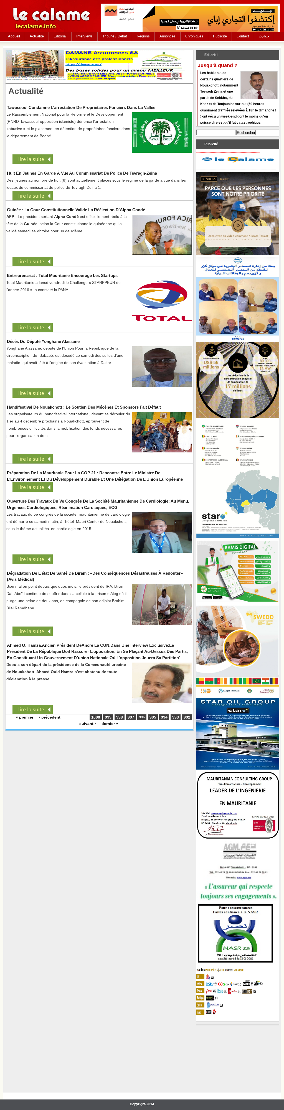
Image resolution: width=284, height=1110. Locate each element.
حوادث (264, 36)
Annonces (167, 36)
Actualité (37, 36)
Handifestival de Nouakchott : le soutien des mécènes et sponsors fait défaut (84, 407)
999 (108, 717)
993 (175, 717)
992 (187, 717)
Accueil (14, 36)
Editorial (60, 36)
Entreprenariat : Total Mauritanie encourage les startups (62, 275)
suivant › (87, 723)
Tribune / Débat (114, 36)
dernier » (110, 723)
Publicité (220, 36)
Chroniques (194, 36)
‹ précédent (49, 717)
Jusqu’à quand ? (217, 65)
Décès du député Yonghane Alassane (43, 341)
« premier (24, 717)
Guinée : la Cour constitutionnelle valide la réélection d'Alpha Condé (76, 209)
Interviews (84, 36)
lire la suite (31, 159)
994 (164, 717)
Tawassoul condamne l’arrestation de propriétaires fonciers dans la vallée (81, 107)
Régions (143, 36)
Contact (243, 36)
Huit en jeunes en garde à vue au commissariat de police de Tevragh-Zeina (82, 173)
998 (119, 717)
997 (131, 717)
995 (152, 717)
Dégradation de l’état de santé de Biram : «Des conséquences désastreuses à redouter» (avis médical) (95, 576)
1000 (95, 717)
